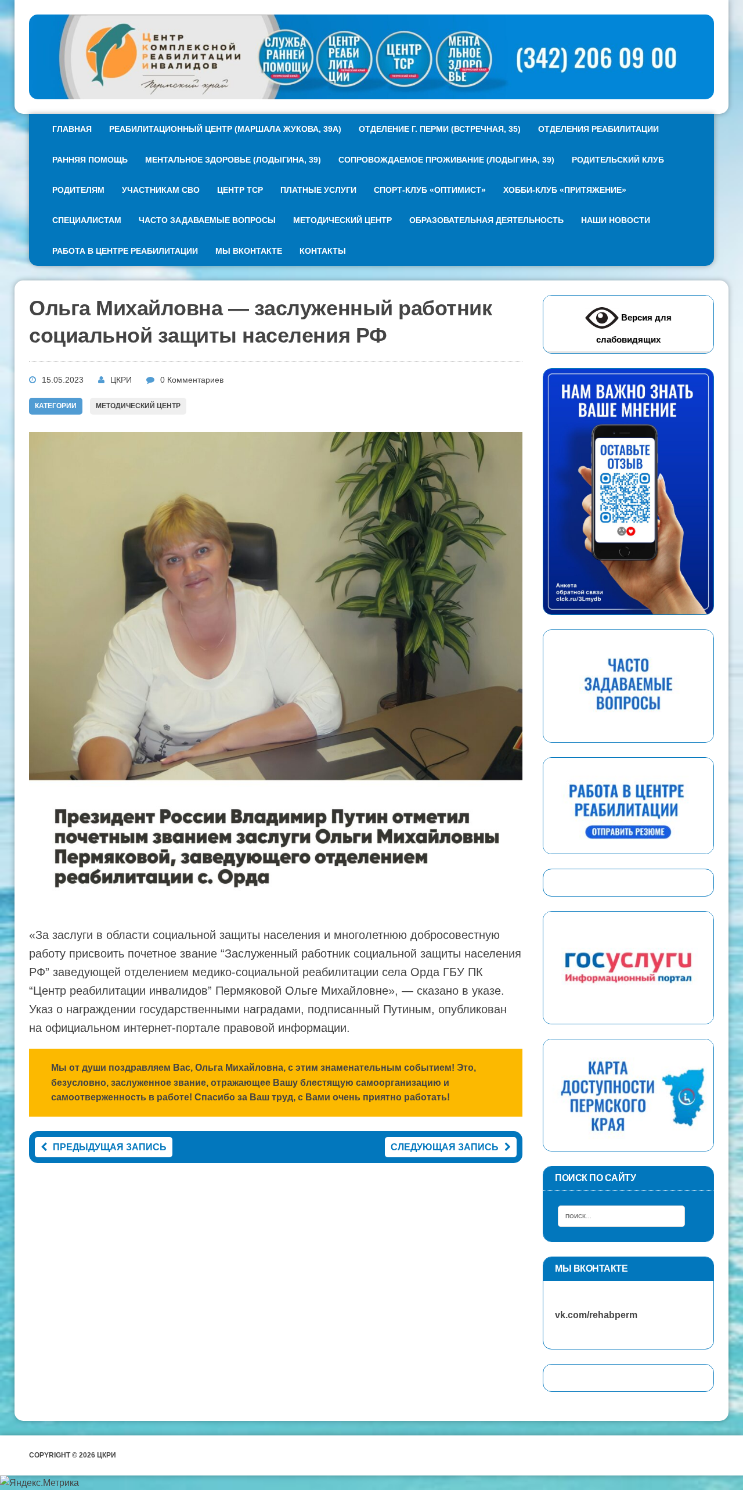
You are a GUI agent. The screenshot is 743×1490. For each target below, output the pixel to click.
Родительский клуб (618, 159)
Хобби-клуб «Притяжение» (564, 190)
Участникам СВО (161, 190)
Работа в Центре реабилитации (125, 250)
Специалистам (86, 220)
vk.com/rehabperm (590, 1315)
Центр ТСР (240, 190)
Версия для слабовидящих (634, 328)
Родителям (78, 190)
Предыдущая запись (110, 1147)
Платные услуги (318, 190)
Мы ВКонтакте (248, 250)
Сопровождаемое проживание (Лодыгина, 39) (446, 159)
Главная (72, 129)
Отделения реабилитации (598, 129)
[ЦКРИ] (371, 57)
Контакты (323, 250)
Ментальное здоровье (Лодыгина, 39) (233, 159)
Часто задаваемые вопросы (207, 220)
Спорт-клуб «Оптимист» (430, 190)
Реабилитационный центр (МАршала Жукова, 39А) (225, 129)
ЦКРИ (121, 379)
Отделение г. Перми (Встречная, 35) (440, 129)
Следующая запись (445, 1147)
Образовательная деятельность (486, 220)
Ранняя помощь (90, 159)
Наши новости (615, 220)
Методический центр (342, 220)
